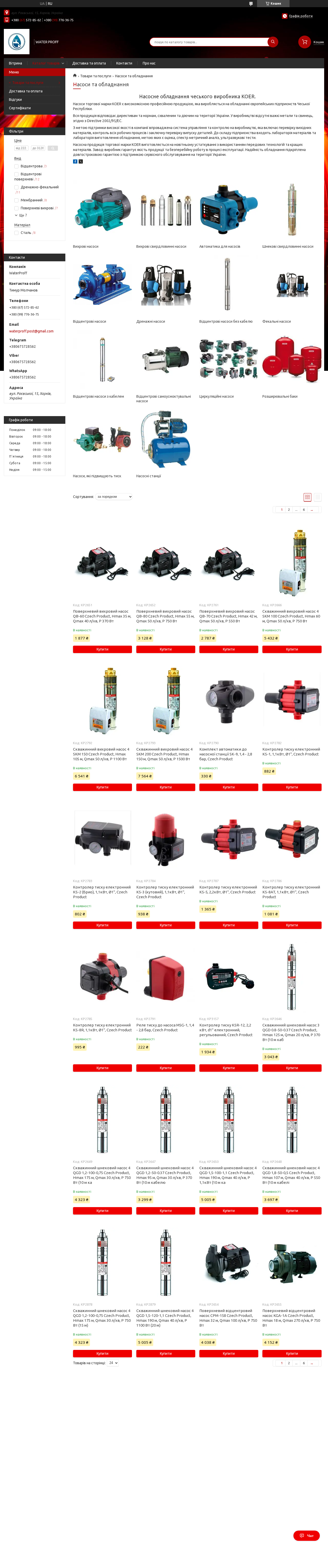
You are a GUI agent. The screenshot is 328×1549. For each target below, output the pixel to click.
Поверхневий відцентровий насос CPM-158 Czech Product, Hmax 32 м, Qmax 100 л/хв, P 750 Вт (228, 1317)
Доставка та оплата (89, 63)
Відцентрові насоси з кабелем (98, 396)
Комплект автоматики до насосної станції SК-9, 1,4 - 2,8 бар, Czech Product (225, 754)
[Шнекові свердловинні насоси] (291, 210)
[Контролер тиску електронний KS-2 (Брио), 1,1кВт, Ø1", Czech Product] (102, 839)
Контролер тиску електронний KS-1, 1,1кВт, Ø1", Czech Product (291, 751)
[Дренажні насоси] (165, 285)
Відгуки (15, 100)
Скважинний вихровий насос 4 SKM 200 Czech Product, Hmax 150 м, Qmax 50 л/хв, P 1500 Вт (164, 754)
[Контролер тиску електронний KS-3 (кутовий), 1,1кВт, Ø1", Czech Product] (165, 839)
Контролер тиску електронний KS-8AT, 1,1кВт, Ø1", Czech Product (291, 892)
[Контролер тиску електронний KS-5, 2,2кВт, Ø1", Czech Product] (228, 839)
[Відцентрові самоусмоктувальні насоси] (165, 360)
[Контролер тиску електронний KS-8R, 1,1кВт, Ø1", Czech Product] (102, 977)
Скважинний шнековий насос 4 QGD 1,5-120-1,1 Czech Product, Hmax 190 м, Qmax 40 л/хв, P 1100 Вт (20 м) (164, 1317)
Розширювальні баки (280, 396)
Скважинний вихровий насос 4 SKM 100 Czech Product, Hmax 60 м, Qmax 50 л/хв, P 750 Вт (291, 616)
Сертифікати (20, 108)
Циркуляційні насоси (216, 396)
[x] (81, 162)
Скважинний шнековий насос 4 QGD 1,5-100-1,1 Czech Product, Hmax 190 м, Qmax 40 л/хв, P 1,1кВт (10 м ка (228, 1175)
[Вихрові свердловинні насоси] (165, 210)
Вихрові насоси (85, 246)
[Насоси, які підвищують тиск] (102, 439)
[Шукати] (273, 42)
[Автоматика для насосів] (228, 210)
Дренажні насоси (150, 321)
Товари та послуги (27, 83)
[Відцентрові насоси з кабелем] (102, 360)
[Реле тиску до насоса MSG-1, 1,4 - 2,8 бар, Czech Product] (165, 977)
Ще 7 (23, 215)
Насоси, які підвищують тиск (97, 476)
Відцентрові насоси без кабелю (226, 321)
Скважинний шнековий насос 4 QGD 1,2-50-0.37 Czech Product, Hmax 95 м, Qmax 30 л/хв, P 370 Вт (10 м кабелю (164, 1175)
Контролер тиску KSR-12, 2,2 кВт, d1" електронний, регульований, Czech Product (226, 1030)
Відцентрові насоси (89, 321)
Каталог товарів (46, 63)
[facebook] (75, 162)
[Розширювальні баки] (291, 360)
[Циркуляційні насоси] (228, 360)
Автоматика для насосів (219, 246)
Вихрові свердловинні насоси (161, 246)
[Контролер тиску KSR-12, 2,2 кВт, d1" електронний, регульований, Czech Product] (228, 977)
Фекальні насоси (276, 321)
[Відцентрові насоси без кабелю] (228, 285)
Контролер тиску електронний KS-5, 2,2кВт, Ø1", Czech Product (228, 889)
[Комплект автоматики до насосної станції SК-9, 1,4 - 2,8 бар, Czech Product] (228, 702)
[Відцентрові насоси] (102, 285)
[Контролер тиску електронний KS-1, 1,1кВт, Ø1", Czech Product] (291, 702)
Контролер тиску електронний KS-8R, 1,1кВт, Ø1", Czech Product (102, 1027)
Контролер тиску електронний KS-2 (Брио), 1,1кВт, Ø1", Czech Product (102, 892)
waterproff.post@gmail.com (31, 331)
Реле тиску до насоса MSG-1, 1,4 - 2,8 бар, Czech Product (165, 1027)
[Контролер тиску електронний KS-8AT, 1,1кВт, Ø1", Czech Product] (291, 839)
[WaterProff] (16, 41)
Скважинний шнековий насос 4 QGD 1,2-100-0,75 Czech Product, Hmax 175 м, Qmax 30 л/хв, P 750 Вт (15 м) (102, 1317)
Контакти (124, 63)
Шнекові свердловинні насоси (287, 246)
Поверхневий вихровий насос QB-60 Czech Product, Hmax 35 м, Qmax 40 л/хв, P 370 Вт (102, 616)
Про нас (149, 63)
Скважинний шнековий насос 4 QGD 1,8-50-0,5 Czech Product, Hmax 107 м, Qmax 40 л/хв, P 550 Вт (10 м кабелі (291, 1175)
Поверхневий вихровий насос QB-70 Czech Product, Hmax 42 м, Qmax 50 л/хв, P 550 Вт (228, 616)
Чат (310, 1536)
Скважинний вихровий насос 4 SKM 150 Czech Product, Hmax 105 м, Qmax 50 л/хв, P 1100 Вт (101, 754)
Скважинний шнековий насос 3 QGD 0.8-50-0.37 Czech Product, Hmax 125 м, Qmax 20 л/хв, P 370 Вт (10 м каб (291, 1032)
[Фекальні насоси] (291, 285)
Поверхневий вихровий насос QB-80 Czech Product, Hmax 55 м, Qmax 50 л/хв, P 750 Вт (165, 616)
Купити (102, 649)
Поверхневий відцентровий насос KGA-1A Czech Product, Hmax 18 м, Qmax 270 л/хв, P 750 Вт (291, 1317)
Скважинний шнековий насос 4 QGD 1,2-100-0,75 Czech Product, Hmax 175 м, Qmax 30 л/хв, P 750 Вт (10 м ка (102, 1175)
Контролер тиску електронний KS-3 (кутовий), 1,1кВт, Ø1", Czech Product (165, 892)
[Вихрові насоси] (102, 210)
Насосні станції (148, 476)
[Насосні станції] (165, 439)
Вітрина (15, 63)
